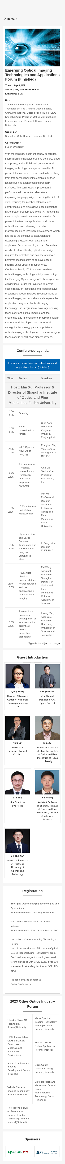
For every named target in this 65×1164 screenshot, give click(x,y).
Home (11, 18)
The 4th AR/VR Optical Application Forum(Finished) (45, 1046)
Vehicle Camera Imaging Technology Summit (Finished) (18, 1091)
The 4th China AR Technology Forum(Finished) (17, 1024)
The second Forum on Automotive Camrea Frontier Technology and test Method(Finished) (18, 1115)
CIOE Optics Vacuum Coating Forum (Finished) (44, 1068)
